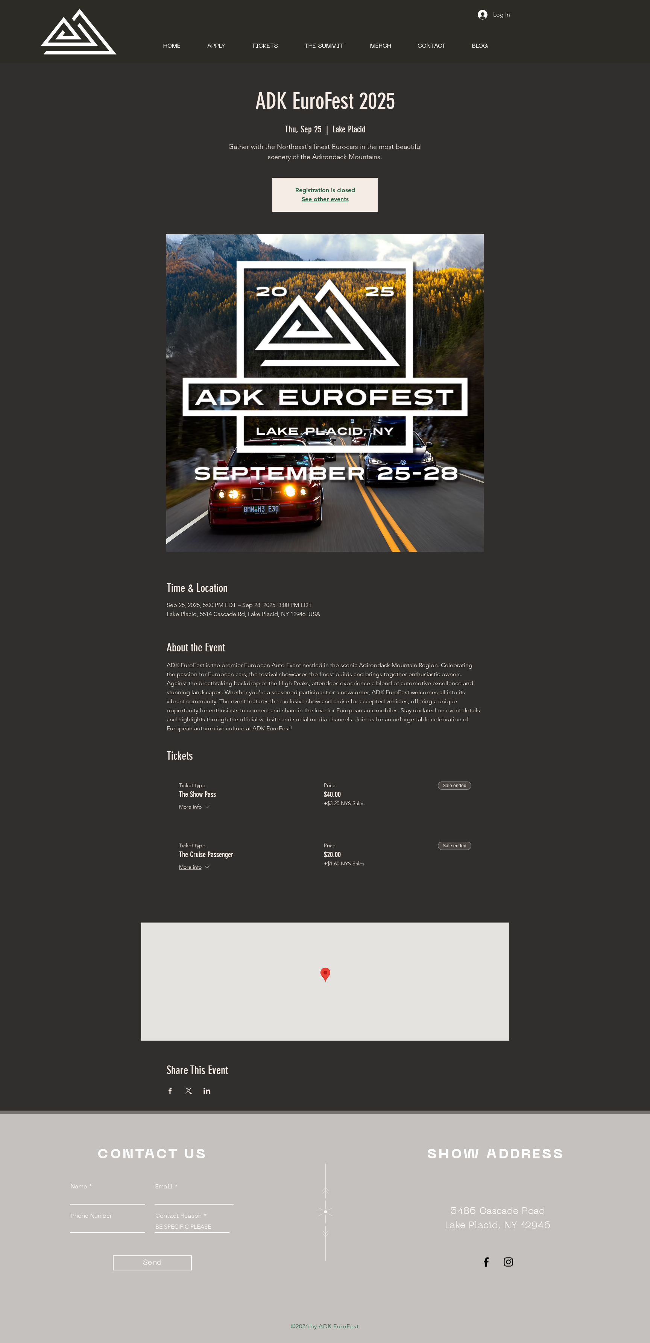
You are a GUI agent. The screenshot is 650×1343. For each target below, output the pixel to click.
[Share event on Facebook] (170, 1091)
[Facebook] (486, 1262)
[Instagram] (508, 1262)
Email (164, 1187)
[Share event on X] (188, 1091)
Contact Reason (179, 1216)
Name (79, 1187)
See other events (325, 199)
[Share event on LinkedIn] (207, 1091)
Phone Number (91, 1216)
